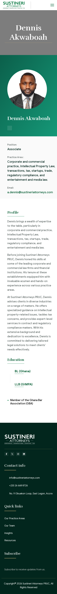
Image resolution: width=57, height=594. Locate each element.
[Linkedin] (24, 454)
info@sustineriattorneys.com (24, 477)
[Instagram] (18, 454)
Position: (12, 144)
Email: (10, 187)
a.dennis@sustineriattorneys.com (30, 192)
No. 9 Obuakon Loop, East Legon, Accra (30, 493)
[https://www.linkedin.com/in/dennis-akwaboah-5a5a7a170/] (9, 128)
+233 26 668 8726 (18, 485)
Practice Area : (15, 157)
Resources (10, 540)
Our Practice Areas (14, 518)
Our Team (9, 525)
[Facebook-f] (6, 454)
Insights (8, 533)
